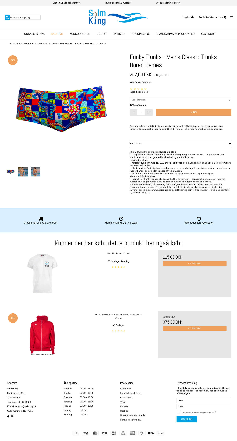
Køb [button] (194, 112)
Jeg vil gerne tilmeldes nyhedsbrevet (206, 412)
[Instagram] (12, 417)
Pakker (119, 34)
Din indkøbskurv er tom (211, 17)
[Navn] (203, 400)
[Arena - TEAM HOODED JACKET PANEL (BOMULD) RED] (42, 334)
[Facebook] (8, 417)
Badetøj (57, 34)
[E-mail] (203, 406)
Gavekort (208, 34)
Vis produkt (194, 263)
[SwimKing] (118, 17)
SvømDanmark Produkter (176, 34)
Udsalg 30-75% (34, 34)
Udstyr (102, 34)
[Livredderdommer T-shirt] (42, 273)
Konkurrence (79, 34)
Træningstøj (140, 34)
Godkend (187, 419)
